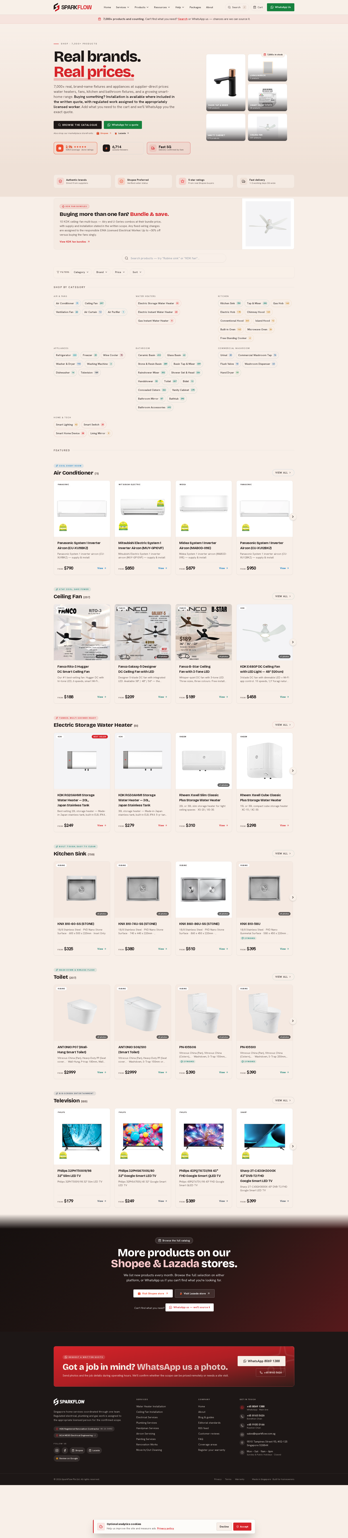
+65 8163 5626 (273, 1372)
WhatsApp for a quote (125, 124)
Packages (195, 7)
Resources (160, 7)
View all (281, 472)
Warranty (239, 1479)
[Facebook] (65, 1450)
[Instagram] (57, 1450)
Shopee (104, 133)
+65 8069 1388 (255, 1406)
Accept (244, 1526)
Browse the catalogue (79, 125)
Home (107, 7)
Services (121, 7)
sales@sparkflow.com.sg (261, 1433)
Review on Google (68, 1458)
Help (178, 7)
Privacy (217, 1479)
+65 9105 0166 (255, 1424)
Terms (228, 1479)
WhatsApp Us (283, 7)
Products (140, 7)
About (209, 7)
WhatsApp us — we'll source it (191, 1307)
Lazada (122, 133)
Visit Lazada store (195, 1293)
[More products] (293, 516)
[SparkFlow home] (69, 1401)
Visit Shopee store (153, 1293)
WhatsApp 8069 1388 (264, 1361)
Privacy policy (165, 1528)
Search (183, 19)
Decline (224, 1526)
